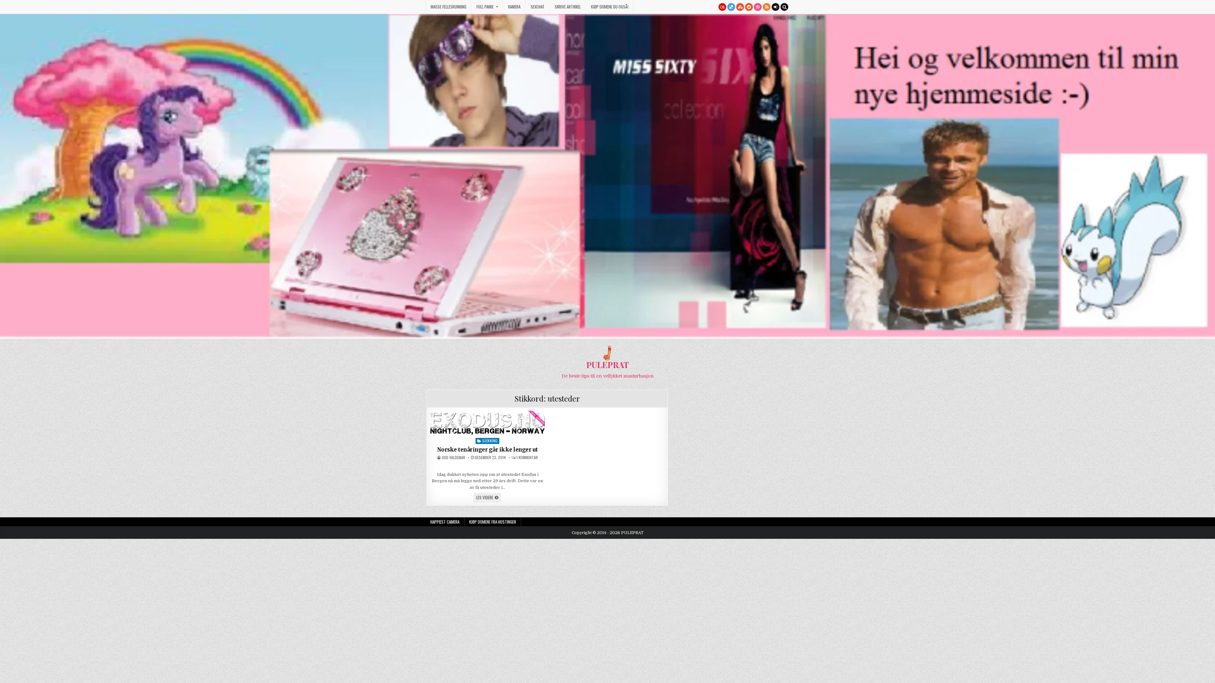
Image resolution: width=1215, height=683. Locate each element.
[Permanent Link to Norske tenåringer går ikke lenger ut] (487, 423)
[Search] (784, 7)
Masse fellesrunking (448, 6)
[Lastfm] (722, 7)
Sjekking (490, 440)
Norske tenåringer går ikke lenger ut (487, 449)
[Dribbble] (758, 7)
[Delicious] (731, 7)
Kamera (514, 6)
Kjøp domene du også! (609, 6)
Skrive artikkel (568, 6)
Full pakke (485, 6)
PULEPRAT (607, 364)
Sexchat (538, 6)
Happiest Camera (444, 522)
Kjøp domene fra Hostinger (492, 522)
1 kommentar (527, 457)
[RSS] (766, 7)
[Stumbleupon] (740, 7)
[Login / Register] (775, 7)
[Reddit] (749, 7)
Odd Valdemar (453, 457)
